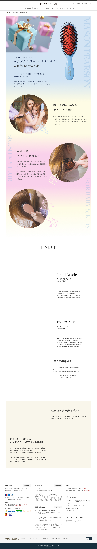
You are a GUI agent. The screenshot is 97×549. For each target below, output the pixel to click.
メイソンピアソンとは (26, 8)
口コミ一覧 (55, 8)
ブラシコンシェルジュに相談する (68, 386)
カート (93, 3)
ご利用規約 (43, 538)
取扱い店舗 (65, 538)
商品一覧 (36, 8)
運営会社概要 (50, 538)
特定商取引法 (24, 538)
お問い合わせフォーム (47, 519)
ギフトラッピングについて (76, 423)
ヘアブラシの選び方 (45, 8)
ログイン (86, 3)
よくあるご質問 (64, 8)
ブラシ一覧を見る (72, 381)
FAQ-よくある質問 (71, 505)
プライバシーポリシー (34, 538)
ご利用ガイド (73, 8)
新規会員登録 (76, 3)
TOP (7, 12)
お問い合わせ (58, 538)
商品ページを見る (67, 286)
